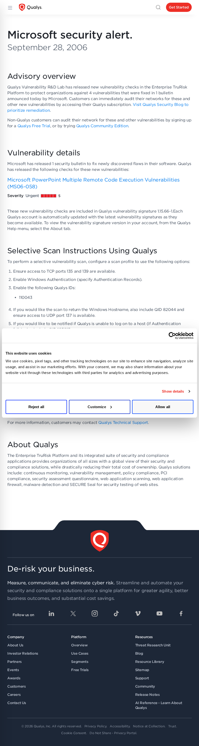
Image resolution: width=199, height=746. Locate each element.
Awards (13, 678)
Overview (79, 645)
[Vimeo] (138, 613)
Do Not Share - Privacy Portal (113, 733)
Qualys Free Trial (33, 126)
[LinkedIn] (51, 613)
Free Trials (80, 670)
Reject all (36, 407)
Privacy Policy (95, 726)
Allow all (162, 407)
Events (13, 670)
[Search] (158, 7)
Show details (173, 391)
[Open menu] (9, 7)
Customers (16, 686)
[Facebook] (181, 613)
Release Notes (147, 695)
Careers (13, 695)
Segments (79, 662)
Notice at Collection (149, 726)
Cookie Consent (73, 733)
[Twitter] (73, 613)
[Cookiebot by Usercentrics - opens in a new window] (172, 335)
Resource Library (149, 662)
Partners (14, 662)
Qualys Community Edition (102, 126)
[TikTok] (116, 613)
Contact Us (16, 703)
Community (145, 686)
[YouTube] (159, 613)
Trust (172, 726)
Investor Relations (22, 653)
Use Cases (79, 653)
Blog (139, 653)
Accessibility (120, 726)
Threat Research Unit (153, 645)
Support (142, 678)
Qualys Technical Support (123, 422)
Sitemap (142, 670)
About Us (15, 645)
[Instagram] (94, 613)
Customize (97, 407)
